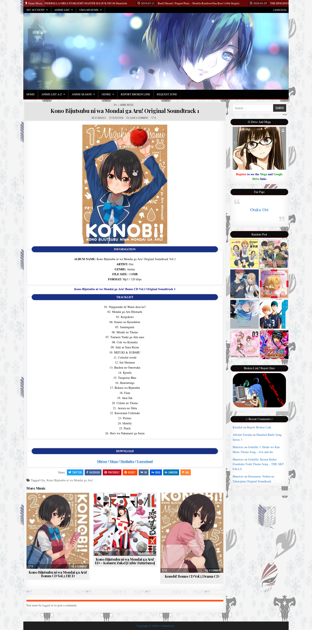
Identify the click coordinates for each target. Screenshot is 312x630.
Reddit (132, 472)
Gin (43, 480)
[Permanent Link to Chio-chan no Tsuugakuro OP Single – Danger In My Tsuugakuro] (244, 253)
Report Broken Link (135, 94)
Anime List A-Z (51, 94)
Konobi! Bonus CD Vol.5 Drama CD (192, 576)
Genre (106, 94)
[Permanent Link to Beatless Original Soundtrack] (244, 314)
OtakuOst (100, 118)
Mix (187, 472)
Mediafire (127, 461)
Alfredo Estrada (242, 435)
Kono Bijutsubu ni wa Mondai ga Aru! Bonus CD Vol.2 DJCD (58, 574)
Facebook (94, 472)
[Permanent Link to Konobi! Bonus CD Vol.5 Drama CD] (191, 533)
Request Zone (167, 94)
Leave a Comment (139, 118)
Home (31, 94)
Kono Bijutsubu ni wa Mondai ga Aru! (70, 480)
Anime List (62, 10)
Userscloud (145, 461)
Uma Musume (88, 10)
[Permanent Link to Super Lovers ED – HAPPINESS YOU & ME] (274, 253)
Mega (114, 461)
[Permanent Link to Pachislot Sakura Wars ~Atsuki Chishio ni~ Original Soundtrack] (274, 344)
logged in (47, 605)
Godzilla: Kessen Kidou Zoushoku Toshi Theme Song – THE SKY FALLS (258, 464)
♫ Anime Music (126, 105)
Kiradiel (237, 427)
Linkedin (172, 472)
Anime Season (82, 94)
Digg (157, 472)
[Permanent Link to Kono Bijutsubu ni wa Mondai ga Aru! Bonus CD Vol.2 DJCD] (58, 531)
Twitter (77, 472)
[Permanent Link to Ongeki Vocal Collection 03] (244, 344)
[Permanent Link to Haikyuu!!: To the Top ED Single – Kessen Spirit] (274, 314)
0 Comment (81, 566)
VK (145, 472)
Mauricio (238, 447)
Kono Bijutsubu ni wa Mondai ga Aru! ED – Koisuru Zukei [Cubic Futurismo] (125, 561)
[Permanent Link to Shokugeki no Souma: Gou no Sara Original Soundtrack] (244, 283)
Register (241, 174)
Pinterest (114, 472)
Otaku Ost (259, 209)
